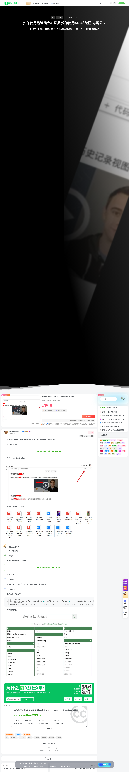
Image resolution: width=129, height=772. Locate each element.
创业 (120, 451)
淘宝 (105, 454)
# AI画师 (37, 737)
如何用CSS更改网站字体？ (109, 412)
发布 (122, 3)
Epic (119, 445)
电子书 (102, 448)
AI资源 (19, 734)
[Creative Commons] (54, 723)
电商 (101, 443)
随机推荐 (102, 408)
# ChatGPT (14, 737)
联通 (101, 454)
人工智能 (117, 443)
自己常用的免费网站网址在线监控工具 (113, 415)
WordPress (106, 440)
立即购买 (88, 416)
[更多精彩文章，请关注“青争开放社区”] (49, 693)
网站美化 (106, 451)
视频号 (123, 445)
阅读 (107, 448)
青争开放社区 (17, 723)
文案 (109, 454)
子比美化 (113, 440)
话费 (101, 451)
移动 (123, 451)
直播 (123, 443)
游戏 (112, 443)
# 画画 (30, 737)
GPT (115, 448)
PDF (113, 454)
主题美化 (119, 440)
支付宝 (114, 445)
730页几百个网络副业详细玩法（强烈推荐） (115, 423)
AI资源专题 (10, 734)
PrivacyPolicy (29, 723)
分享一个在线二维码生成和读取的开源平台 (114, 419)
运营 (111, 448)
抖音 (105, 445)
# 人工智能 (22, 737)
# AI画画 (44, 737)
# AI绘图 (51, 737)
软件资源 (27, 734)
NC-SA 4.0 (59, 723)
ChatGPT (107, 443)
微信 (109, 445)
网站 (115, 451)
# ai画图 (59, 737)
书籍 (101, 445)
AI (101, 440)
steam (119, 448)
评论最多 (114, 408)
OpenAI (118, 454)
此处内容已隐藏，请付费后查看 (50, 451)
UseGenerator (44, 723)
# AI (7, 737)
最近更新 (108, 408)
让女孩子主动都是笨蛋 (15, 431)
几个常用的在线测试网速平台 (110, 426)
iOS (112, 451)
